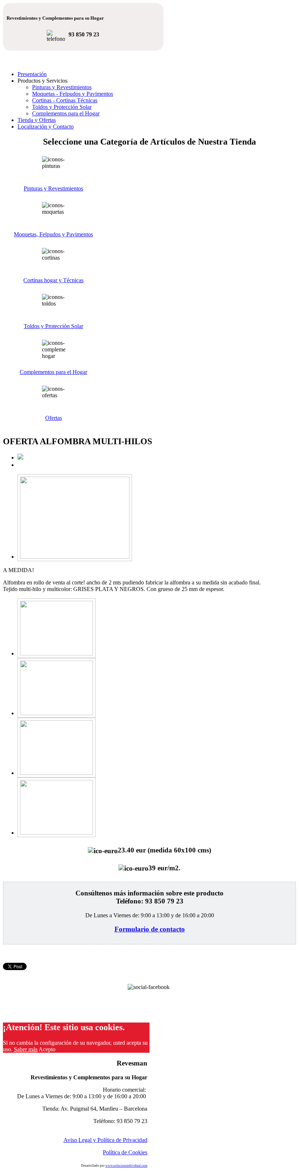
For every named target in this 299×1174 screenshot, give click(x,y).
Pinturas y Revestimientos (62, 87)
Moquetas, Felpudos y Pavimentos (53, 234)
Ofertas (53, 418)
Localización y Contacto (46, 126)
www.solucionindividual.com (126, 1165)
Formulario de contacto (149, 929)
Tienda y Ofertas (37, 120)
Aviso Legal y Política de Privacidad (105, 1140)
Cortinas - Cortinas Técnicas (64, 100)
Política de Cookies (125, 1152)
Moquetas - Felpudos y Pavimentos (72, 94)
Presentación (32, 74)
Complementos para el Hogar (66, 113)
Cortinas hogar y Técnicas (53, 280)
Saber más (26, 1049)
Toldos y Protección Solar (62, 107)
